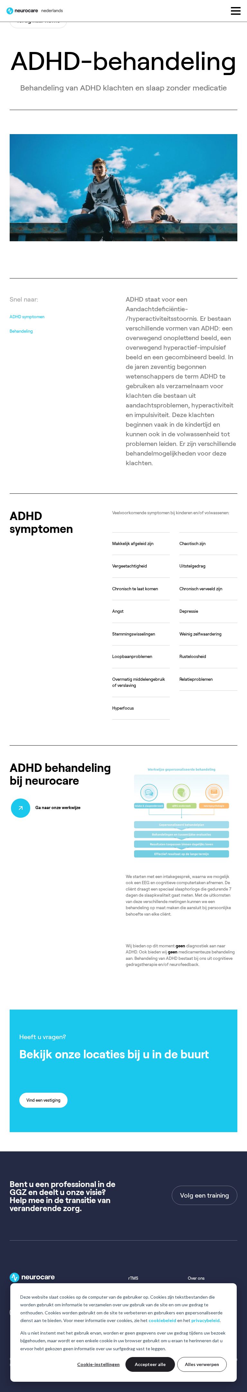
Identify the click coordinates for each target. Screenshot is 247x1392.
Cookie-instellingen (98, 1364)
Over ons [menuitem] (196, 1278)
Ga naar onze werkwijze (57, 807)
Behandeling (21, 331)
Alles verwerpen (202, 1364)
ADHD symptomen (27, 316)
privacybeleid (205, 1320)
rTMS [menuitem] (133, 1278)
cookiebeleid (162, 1320)
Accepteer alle (150, 1364)
